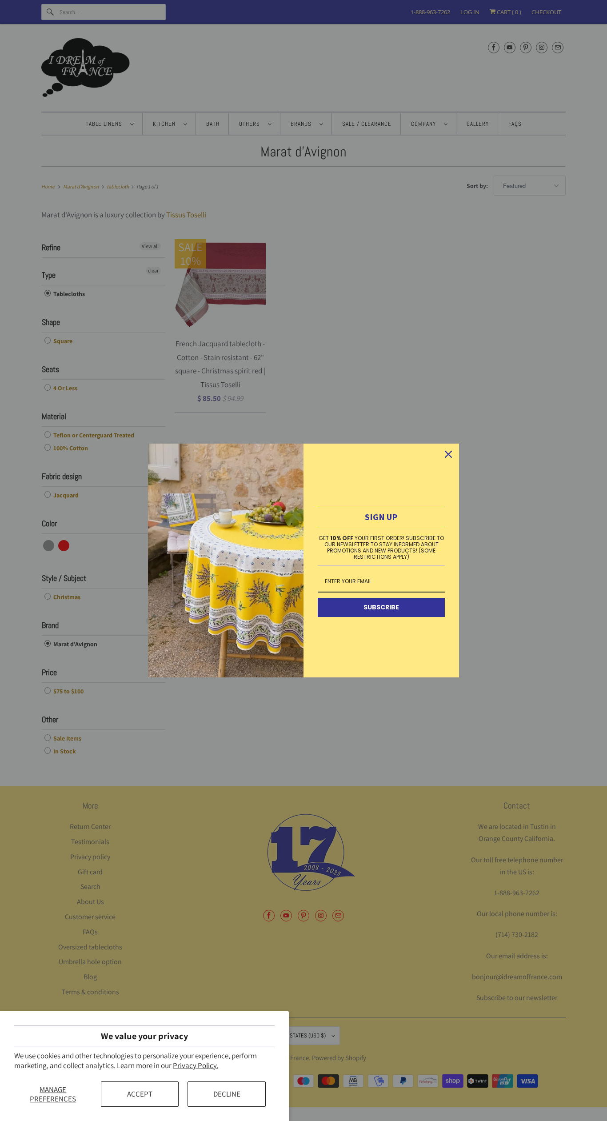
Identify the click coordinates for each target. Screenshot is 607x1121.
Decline (226, 1094)
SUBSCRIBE (381, 607)
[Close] (448, 454)
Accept (139, 1094)
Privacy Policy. (195, 1065)
